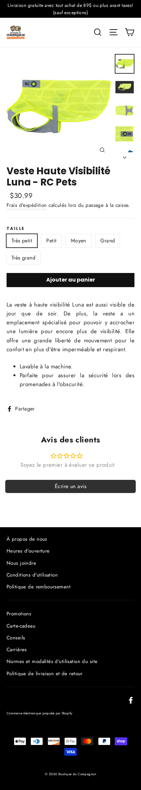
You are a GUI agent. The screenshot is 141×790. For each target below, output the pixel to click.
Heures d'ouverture (28, 551)
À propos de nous (27, 539)
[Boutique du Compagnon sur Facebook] (130, 699)
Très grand (23, 257)
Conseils (16, 637)
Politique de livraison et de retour (45, 673)
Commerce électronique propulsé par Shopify (39, 713)
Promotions (19, 613)
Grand (107, 240)
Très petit (21, 240)
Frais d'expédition (27, 205)
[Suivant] (124, 155)
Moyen (78, 240)
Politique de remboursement (38, 586)
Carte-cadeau (21, 626)
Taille (16, 228)
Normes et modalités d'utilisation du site (52, 661)
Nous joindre (21, 563)
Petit (51, 240)
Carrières (17, 649)
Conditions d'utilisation (32, 575)
